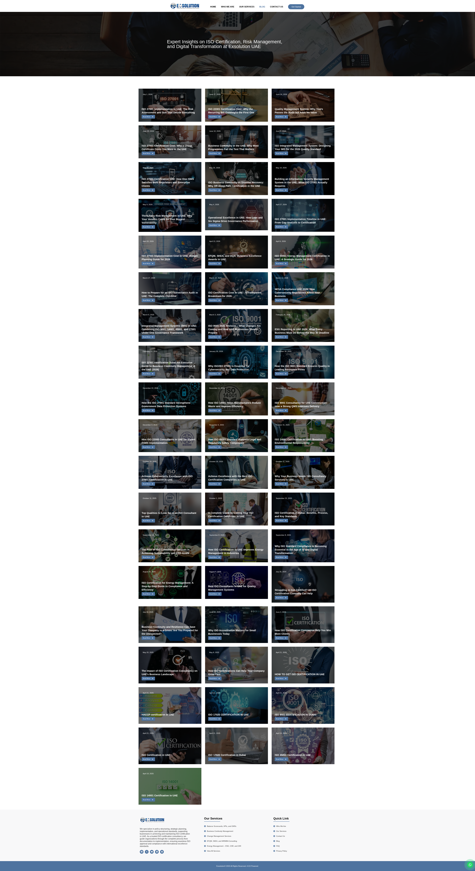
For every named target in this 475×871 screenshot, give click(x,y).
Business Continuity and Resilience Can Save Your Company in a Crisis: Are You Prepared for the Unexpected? (170, 630)
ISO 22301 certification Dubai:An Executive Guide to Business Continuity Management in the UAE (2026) (168, 366)
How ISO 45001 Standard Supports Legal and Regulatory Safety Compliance (234, 441)
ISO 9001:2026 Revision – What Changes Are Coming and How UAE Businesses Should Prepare (234, 329)
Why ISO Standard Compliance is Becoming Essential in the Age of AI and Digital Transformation (301, 549)
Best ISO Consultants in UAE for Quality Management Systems (232, 588)
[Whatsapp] (470, 865)
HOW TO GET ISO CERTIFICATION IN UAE (299, 674)
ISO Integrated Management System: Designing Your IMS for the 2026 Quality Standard (303, 147)
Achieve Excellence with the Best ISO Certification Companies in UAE (230, 478)
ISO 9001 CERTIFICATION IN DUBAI (295, 714)
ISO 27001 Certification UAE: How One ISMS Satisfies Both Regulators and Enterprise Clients (168, 182)
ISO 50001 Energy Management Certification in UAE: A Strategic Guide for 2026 (302, 258)
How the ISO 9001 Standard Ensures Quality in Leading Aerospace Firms (302, 368)
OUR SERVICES (246, 7)
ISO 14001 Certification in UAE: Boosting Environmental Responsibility (299, 441)
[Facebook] (141, 852)
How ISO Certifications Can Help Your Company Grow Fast (236, 672)
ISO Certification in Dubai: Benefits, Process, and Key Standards (301, 515)
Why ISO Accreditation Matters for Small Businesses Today (232, 632)
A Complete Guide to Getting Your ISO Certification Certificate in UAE (230, 515)
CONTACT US (276, 7)
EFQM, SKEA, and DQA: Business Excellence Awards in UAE (234, 258)
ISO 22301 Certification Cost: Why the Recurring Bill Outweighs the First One (231, 111)
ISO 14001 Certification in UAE (160, 795)
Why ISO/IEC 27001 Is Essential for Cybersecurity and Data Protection (228, 368)
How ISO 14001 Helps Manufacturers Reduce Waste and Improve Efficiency (234, 404)
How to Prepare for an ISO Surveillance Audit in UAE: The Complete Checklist (170, 294)
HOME (213, 7)
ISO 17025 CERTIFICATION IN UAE (228, 714)
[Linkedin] (157, 852)
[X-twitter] (147, 852)
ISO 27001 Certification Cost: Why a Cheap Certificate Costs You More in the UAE (167, 147)
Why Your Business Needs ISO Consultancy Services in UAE (300, 478)
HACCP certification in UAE (158, 714)
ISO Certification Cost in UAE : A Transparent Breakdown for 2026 (234, 294)
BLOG (262, 7)
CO (249, 866)
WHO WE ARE (227, 7)
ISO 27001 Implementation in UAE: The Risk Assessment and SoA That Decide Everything (168, 111)
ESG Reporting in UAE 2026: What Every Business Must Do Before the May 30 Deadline (302, 331)
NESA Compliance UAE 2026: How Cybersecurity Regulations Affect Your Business (297, 292)
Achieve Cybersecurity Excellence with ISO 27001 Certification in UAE (167, 478)
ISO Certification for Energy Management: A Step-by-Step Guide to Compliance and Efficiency (167, 586)
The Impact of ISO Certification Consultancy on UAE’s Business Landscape (169, 672)
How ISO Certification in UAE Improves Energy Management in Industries (235, 551)
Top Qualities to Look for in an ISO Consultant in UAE (169, 515)
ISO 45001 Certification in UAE (293, 755)
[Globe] (162, 852)
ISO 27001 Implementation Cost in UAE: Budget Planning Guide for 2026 (170, 258)
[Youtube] (152, 852)
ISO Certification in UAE (156, 755)
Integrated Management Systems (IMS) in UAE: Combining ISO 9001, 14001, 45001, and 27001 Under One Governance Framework (169, 329)
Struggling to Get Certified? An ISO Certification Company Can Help (295, 592)
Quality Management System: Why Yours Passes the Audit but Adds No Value (299, 111)
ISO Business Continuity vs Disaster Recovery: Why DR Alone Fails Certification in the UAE (236, 184)
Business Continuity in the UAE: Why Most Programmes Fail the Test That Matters (233, 147)
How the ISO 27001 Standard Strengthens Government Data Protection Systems (166, 404)
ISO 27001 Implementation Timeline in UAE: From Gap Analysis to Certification (300, 221)
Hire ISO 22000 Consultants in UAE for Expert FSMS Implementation (168, 441)
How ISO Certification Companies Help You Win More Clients (303, 632)
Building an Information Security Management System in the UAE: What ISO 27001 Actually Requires (302, 182)
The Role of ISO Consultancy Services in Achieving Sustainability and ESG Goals (166, 551)
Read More (146, 117)
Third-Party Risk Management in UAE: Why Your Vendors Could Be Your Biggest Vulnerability (167, 219)
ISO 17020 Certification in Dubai (227, 755)
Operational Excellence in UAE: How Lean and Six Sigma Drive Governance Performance (235, 219)
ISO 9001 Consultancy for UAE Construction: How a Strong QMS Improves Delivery (301, 404)
